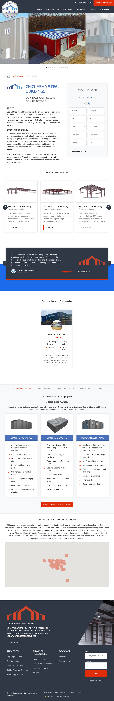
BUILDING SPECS (45, 389)
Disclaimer (48, 692)
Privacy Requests (75, 692)
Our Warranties (13, 661)
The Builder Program (15, 665)
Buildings (67, 9)
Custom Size (87, 97)
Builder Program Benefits (17, 670)
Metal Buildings (39, 659)
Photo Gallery (64, 661)
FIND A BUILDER (52, 9)
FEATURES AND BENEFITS (21, 389)
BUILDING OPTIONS (66, 389)
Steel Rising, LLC (57, 334)
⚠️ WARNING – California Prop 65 (56, 696)
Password (88, 661)
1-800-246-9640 (84, 3)
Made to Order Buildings (43, 664)
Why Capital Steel (14, 657)
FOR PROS (104, 9)
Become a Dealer (96, 681)
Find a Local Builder (41, 668)
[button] (47, 67)
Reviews (81, 9)
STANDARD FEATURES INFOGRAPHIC (57, 505)
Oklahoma (18, 76)
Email (86, 651)
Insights (92, 9)
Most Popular (87, 89)
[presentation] (5, 207)
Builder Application (15, 674)
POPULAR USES (87, 389)
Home (39, 9)
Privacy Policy (60, 692)
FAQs (101, 389)
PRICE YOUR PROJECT (104, 3)
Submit (96, 673)
